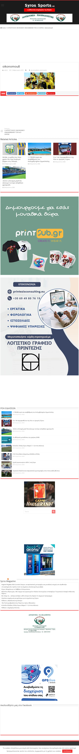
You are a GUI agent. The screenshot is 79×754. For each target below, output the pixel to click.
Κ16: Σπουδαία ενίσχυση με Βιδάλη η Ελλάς (26, 454)
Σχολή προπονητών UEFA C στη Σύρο (24, 462)
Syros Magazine (8, 581)
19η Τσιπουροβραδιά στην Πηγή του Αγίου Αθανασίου (18, 603)
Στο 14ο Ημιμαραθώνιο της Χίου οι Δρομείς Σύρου (63, 158)
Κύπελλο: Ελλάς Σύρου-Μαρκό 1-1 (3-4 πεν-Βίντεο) (28, 446)
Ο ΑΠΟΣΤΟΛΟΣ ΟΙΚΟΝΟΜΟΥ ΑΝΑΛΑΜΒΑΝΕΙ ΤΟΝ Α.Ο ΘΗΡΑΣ (25, 28)
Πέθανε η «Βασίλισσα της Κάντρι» (11, 600)
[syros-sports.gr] (39, 7)
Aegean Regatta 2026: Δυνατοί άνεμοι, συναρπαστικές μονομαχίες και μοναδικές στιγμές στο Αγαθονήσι (34, 584)
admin (6, 70)
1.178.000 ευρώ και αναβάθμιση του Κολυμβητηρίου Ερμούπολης (39, 159)
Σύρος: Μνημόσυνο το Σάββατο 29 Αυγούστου (15, 589)
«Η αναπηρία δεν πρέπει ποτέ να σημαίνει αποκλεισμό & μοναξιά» (22, 587)
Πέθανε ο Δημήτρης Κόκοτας (10, 608)
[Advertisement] (39, 45)
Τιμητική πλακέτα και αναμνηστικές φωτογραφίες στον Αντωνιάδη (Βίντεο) (36, 471)
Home (4, 28)
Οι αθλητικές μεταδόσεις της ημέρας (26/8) (26, 437)
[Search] (53, 511)
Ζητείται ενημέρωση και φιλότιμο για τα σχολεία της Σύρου (20, 598)
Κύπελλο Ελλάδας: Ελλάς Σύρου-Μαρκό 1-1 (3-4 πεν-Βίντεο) (19, 605)
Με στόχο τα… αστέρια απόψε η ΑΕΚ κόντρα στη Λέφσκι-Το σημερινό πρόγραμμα (26, 596)
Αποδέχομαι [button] (67, 751)
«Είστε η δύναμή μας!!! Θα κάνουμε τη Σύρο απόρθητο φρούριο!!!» (12, 183)
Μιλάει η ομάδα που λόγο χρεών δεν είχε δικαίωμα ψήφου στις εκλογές (11, 159)
